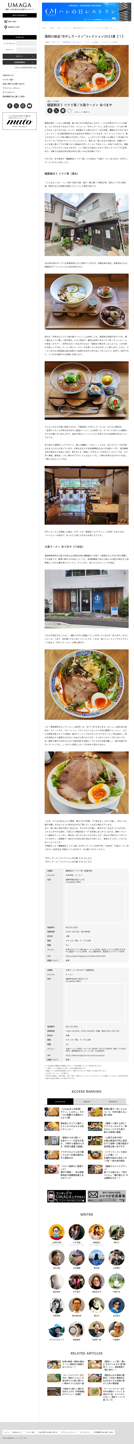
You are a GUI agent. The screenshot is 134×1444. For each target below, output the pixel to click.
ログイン (19, 56)
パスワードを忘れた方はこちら (26, 67)
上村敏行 (95, 42)
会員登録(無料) (19, 62)
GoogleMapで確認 (73, 882)
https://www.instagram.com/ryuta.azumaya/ (85, 1055)
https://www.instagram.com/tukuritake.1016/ (85, 956)
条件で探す (12, 21)
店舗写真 (88, 870)
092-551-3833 (72, 927)
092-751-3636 (72, 1026)
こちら (89, 858)
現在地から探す (14, 27)
